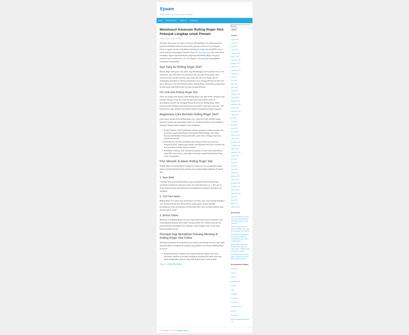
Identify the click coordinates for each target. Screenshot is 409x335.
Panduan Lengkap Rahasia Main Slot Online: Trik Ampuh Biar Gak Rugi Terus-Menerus (240, 229)
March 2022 (234, 203)
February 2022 (235, 207)
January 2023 (235, 180)
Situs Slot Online (175, 263)
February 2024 (235, 135)
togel (232, 290)
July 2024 (234, 118)
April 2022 (234, 200)
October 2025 (235, 67)
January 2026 (235, 56)
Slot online (234, 315)
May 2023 (234, 166)
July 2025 (234, 77)
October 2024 (235, 108)
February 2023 (235, 176)
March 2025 (234, 91)
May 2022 (234, 197)
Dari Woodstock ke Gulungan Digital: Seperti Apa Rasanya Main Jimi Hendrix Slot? (240, 256)
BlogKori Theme (183, 330)
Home (160, 20)
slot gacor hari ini (236, 307)
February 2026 (235, 53)
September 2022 (236, 193)
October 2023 (235, 149)
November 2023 (235, 145)
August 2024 (235, 115)
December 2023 (235, 142)
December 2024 (235, 101)
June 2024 (234, 121)
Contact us (194, 20)
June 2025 (234, 80)
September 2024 (236, 111)
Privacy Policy (171, 20)
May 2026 (234, 46)
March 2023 (234, 173)
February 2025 (235, 94)
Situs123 (233, 277)
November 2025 (235, 63)
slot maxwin (234, 298)
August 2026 (235, 39)
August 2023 (235, 156)
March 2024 (234, 132)
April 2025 (234, 87)
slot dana (233, 285)
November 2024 (235, 104)
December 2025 (235, 60)
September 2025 (236, 70)
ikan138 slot (234, 302)
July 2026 (234, 43)
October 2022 (235, 190)
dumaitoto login (204, 52)
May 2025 (234, 84)
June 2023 (234, 162)
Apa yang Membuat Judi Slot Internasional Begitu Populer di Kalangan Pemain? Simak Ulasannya (240, 220)
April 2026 (234, 50)
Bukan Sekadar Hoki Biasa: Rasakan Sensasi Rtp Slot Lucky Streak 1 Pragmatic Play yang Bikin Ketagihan (240, 247)
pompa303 (234, 294)
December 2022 (235, 183)
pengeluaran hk (235, 281)
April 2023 (234, 169)
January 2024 (235, 138)
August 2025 (235, 74)
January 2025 (235, 97)
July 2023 (234, 159)
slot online (234, 269)
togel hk (233, 273)
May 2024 (234, 125)
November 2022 (235, 186)
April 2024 (234, 128)
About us (183, 20)
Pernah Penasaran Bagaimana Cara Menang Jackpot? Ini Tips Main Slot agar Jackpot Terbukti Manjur (240, 237)
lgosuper (233, 311)
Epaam (167, 8)
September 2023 (236, 152)
